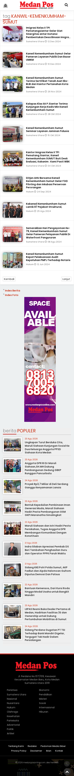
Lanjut (66, 279)
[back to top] (67, 771)
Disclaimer (36, 750)
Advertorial (13, 725)
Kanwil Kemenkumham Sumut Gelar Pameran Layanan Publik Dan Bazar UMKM (48, 56)
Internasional (47, 707)
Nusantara (13, 703)
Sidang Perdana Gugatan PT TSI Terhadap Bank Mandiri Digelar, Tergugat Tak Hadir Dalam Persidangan (45, 635)
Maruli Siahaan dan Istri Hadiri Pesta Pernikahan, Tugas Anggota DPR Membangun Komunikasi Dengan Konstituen (48, 531)
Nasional (12, 699)
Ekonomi (44, 690)
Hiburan (43, 711)
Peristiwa (12, 690)
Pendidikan (45, 694)
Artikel (10, 733)
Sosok (42, 703)
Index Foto (11, 295)
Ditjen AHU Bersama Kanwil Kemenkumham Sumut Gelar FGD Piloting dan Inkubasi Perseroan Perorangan (47, 182)
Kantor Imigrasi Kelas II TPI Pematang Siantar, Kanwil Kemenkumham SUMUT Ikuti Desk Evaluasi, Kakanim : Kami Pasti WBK (48, 157)
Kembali (9, 279)
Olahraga (12, 711)
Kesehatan (13, 716)
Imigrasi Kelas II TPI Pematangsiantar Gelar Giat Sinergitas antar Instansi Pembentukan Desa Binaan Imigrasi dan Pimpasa (48, 34)
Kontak (59, 750)
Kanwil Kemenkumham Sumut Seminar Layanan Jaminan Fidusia (47, 129)
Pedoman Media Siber (53, 746)
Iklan (48, 750)
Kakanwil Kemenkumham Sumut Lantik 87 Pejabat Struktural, (46, 205)
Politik (10, 729)
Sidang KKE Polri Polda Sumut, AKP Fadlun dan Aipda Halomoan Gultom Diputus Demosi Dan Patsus (48, 571)
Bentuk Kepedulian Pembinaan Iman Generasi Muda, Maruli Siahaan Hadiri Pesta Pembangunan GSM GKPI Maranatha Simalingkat (47, 510)
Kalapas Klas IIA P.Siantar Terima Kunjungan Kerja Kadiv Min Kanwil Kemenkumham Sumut (47, 107)
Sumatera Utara (35, 41)
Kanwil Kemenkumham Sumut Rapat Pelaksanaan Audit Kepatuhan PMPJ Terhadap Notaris (48, 257)
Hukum (30, 191)
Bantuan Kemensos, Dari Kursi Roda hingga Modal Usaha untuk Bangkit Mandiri (47, 592)
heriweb (54, 762)
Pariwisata (13, 720)
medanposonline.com (34, 762)
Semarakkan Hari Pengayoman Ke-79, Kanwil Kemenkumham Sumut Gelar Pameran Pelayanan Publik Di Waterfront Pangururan (48, 232)
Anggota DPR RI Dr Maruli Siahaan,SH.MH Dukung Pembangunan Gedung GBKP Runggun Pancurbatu (43, 468)
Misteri (43, 699)
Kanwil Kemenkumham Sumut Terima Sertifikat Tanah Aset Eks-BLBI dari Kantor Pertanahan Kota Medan (47, 82)
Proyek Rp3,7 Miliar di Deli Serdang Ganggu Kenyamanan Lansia (46, 485)
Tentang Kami (16, 746)
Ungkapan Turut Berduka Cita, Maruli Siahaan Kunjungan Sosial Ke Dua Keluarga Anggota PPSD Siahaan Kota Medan (47, 447)
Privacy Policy (18, 750)
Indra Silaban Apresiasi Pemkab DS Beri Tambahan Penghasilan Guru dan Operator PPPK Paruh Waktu (47, 550)
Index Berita (12, 290)
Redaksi (32, 746)
